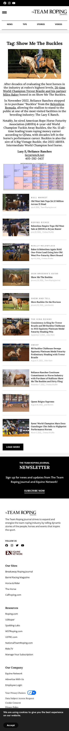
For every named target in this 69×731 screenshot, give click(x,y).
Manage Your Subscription (19, 654)
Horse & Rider (12, 583)
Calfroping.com (13, 594)
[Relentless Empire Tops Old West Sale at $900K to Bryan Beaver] (16, 227)
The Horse (10, 589)
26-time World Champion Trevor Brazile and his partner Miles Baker (34, 91)
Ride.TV (9, 648)
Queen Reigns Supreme (42, 401)
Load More (13, 446)
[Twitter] (17, 545)
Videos (58, 24)
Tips (25, 24)
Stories (41, 24)
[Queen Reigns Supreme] (16, 403)
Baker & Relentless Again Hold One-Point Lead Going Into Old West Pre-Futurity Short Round (47, 252)
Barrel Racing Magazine (17, 577)
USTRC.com (11, 637)
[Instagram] (9, 3)
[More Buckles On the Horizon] (16, 302)
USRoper (10, 619)
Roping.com (11, 613)
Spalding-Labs (12, 625)
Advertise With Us (14, 679)
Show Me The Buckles (42, 277)
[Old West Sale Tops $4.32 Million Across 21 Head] (16, 202)
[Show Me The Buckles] (16, 277)
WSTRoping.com (13, 631)
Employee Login (13, 685)
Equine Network (13, 673)
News (10, 24)
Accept (11, 725)
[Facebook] (5, 3)
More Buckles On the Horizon (46, 302)
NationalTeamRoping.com (19, 642)
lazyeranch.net (34, 155)
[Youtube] (13, 3)
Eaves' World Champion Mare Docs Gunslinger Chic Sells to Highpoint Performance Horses (48, 426)
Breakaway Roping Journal (19, 571)
